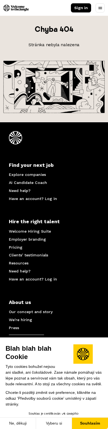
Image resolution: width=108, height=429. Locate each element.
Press (14, 328)
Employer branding (27, 239)
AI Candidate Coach (28, 182)
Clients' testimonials (28, 255)
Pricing (15, 247)
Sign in (81, 8)
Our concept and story (31, 312)
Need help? (19, 190)
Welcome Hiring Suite (30, 231)
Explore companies (27, 174)
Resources (19, 263)
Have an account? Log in (33, 198)
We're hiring (20, 320)
